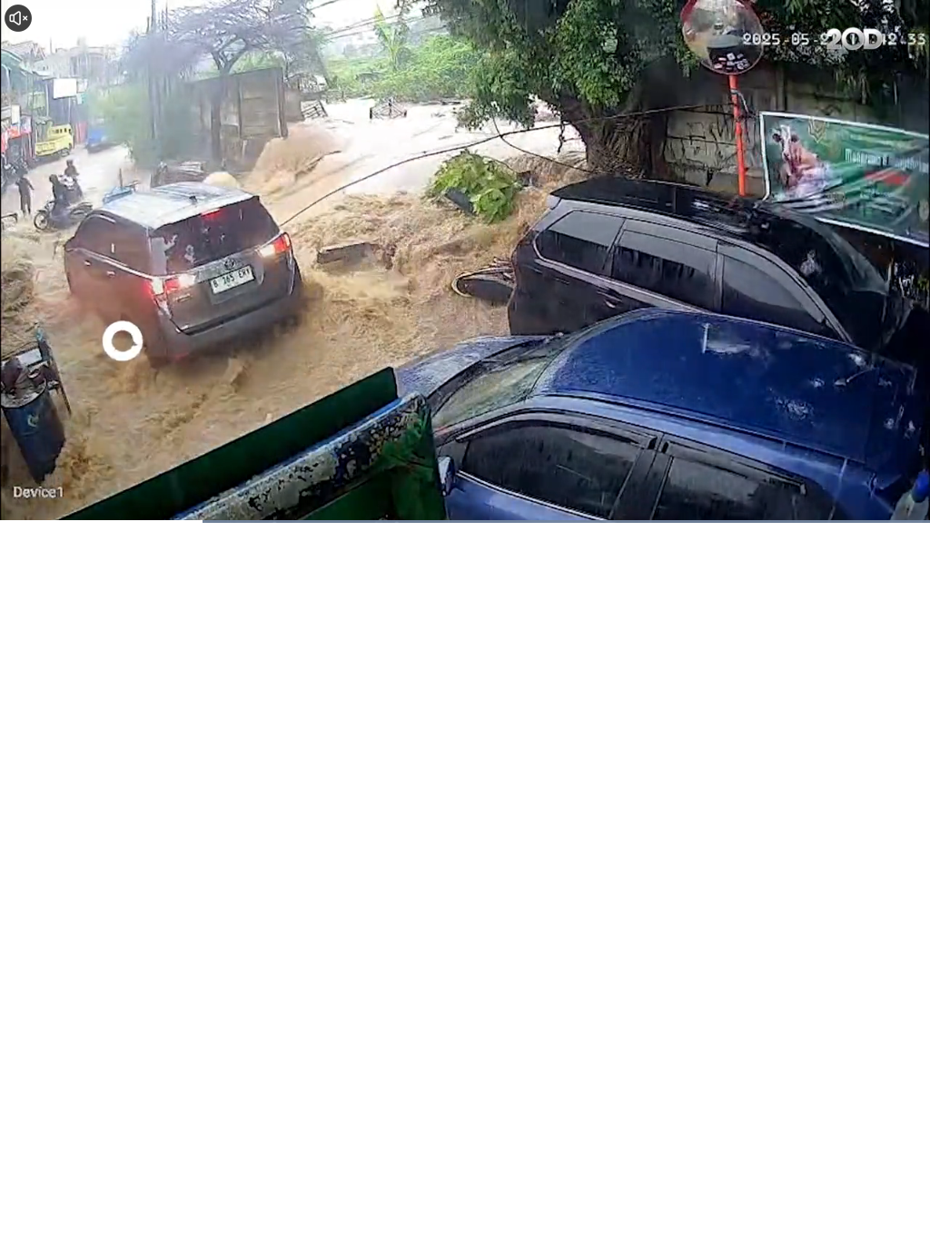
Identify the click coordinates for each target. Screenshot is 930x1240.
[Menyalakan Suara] (18, 18)
